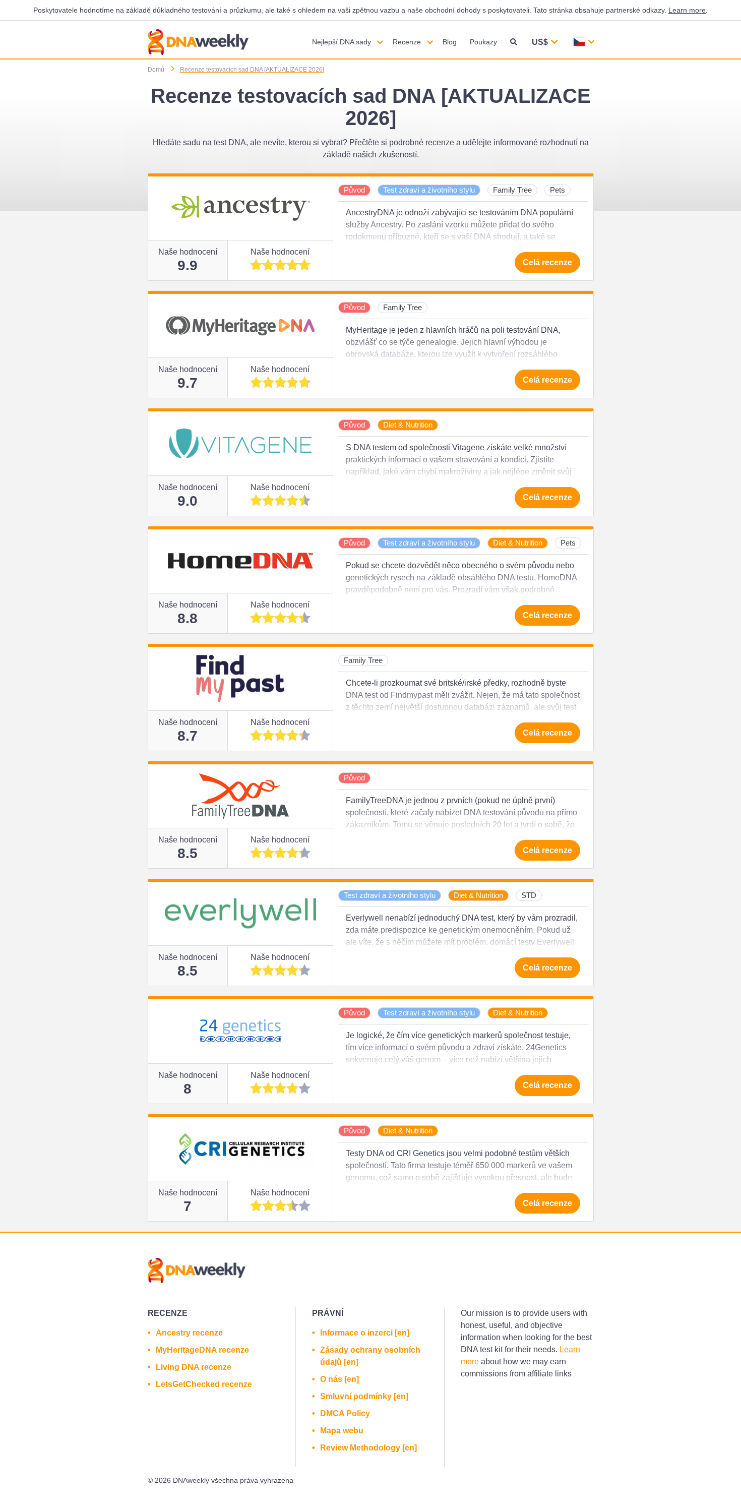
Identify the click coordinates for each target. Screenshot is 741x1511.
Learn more (687, 10)
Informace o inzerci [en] (364, 1332)
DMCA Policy (345, 1413)
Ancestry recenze (189, 1332)
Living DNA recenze (193, 1367)
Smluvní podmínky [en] (364, 1396)
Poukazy (483, 42)
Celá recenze (547, 262)
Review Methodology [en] (368, 1447)
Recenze (407, 42)
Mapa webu (341, 1430)
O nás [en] (339, 1379)
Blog (450, 42)
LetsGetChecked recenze (204, 1384)
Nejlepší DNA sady (341, 42)
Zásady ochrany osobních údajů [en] (370, 1356)
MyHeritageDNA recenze (202, 1350)
